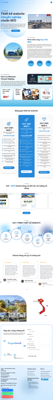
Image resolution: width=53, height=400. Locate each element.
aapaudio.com (40, 205)
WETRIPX (13, 204)
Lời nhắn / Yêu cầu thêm (31, 347)
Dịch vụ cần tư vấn (30, 343)
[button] (51, 2)
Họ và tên (29, 329)
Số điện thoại (29, 334)
